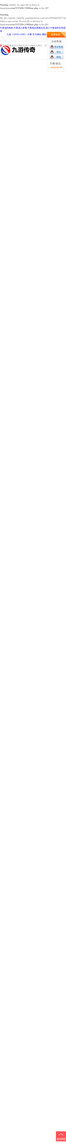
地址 (58, 52)
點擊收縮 (55, 34)
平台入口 (6, 52)
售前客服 (58, 47)
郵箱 (58, 57)
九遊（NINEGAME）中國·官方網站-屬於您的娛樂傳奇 (33, 34)
